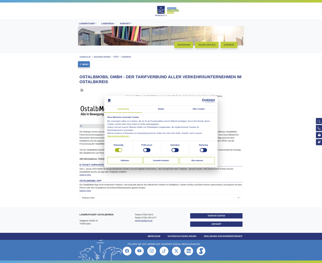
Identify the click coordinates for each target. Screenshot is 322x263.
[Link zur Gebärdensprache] (319, 142)
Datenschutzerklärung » (118, 136)
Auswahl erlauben (161, 160)
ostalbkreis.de (85, 57)
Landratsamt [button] (87, 24)
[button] (319, 121)
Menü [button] (85, 64)
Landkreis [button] (107, 24)
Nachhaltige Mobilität (102, 57)
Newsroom (184, 45)
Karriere (229, 45)
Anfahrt (216, 224)
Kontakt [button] (125, 24)
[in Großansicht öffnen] (101, 126)
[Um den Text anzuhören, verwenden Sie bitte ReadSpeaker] (161, 90)
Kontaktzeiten (216, 216)
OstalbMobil (126, 57)
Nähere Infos (85, 175)
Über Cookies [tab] (199, 109)
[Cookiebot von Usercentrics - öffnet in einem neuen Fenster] (204, 101)
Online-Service (206, 45)
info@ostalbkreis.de (144, 221)
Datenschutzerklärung (182, 236)
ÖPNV (115, 57)
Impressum (154, 236)
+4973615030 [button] (319, 128)
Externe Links (88, 198)
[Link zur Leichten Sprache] (319, 135)
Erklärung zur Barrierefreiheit (223, 236)
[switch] (146, 150)
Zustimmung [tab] (123, 109)
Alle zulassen (197, 160)
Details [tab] (161, 109)
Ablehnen (125, 160)
